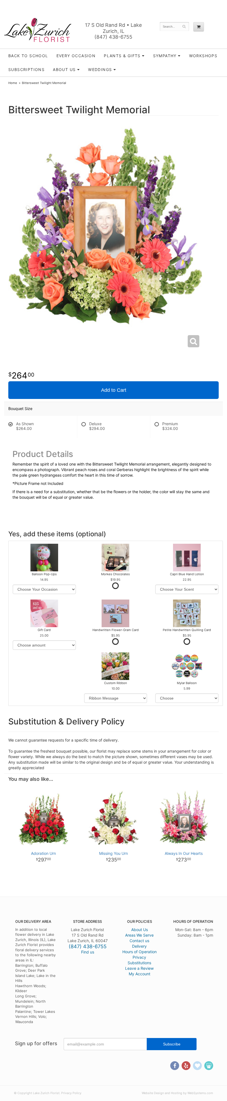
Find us (87, 952)
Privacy (139, 957)
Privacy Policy (71, 1093)
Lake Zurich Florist (37, 29)
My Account (139, 973)
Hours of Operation (139, 951)
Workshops (203, 55)
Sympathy (165, 55)
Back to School (28, 55)
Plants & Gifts (122, 55)
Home (12, 83)
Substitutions (139, 962)
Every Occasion (76, 55)
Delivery (139, 946)
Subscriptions (26, 69)
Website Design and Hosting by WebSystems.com (177, 1093)
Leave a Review (139, 968)
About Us (139, 929)
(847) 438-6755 (113, 37)
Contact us (139, 940)
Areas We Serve (139, 935)
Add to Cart (113, 390)
